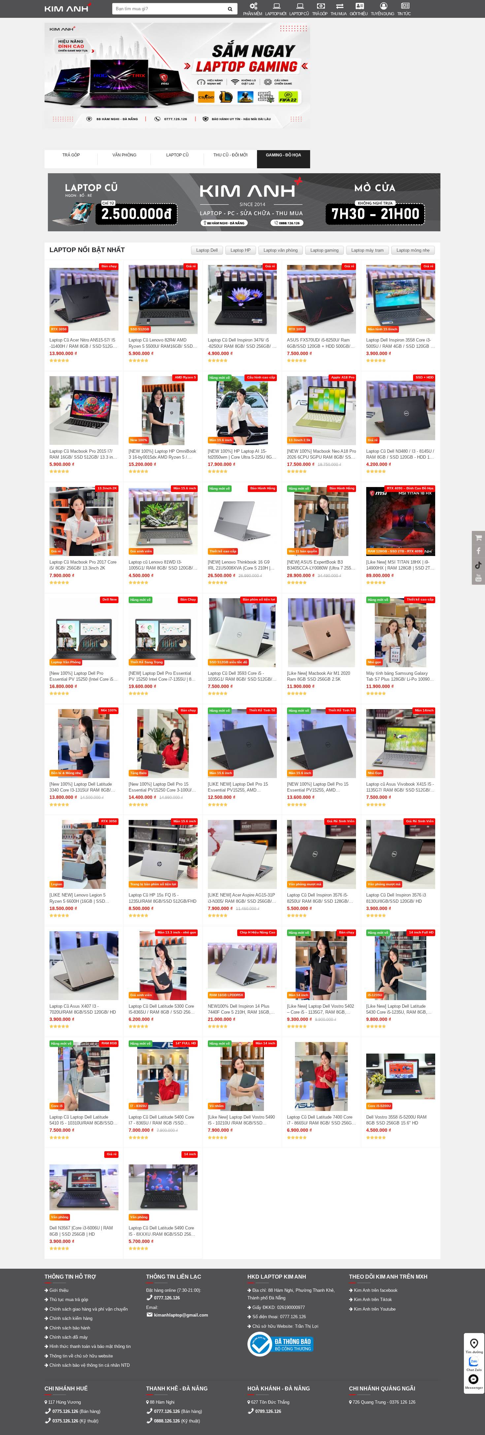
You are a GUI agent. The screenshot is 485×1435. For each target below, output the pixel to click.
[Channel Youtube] (478, 578)
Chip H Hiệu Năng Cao (257, 932)
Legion (56, 884)
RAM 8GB (109, 1043)
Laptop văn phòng (281, 250)
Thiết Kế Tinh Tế (262, 710)
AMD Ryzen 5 (185, 377)
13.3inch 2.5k (299, 440)
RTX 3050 (59, 329)
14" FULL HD (186, 1043)
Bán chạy (109, 266)
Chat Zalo (474, 1370)
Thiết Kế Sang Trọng (146, 662)
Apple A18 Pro (342, 377)
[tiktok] (478, 564)
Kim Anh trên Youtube (375, 1309)
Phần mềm (252, 14)
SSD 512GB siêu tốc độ (228, 662)
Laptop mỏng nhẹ (413, 250)
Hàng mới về (220, 377)
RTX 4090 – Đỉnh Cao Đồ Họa (410, 488)
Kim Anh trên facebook (376, 1290)
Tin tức (404, 14)
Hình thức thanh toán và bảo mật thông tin (90, 1346)
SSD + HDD (425, 377)
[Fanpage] (478, 551)
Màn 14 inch (298, 995)
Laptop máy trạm (367, 250)
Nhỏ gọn (374, 662)
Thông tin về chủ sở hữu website (81, 1355)
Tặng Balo (138, 773)
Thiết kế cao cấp (223, 551)
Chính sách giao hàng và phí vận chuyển (88, 1309)
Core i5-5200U (379, 1106)
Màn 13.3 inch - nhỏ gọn (177, 932)
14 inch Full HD (421, 932)
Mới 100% (109, 710)
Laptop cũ (299, 14)
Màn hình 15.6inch (382, 329)
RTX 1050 (296, 329)
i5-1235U (375, 995)
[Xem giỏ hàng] (478, 537)
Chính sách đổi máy (68, 1337)
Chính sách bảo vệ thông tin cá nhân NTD (89, 1365)
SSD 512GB (139, 329)
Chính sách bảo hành (69, 1327)
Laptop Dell (207, 250)
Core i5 (57, 1106)
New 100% (138, 440)
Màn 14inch (424, 710)
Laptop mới (275, 14)
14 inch (190, 1154)
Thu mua (338, 14)
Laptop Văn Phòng (66, 662)
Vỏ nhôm (217, 1106)
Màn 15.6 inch (221, 440)
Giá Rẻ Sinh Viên (340, 821)
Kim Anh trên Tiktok (373, 1299)
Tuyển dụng (382, 14)
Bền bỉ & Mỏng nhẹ (66, 773)
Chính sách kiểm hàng (70, 1318)
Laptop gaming (324, 250)
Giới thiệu (359, 14)
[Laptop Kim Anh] (73, 9)
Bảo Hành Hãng (262, 488)
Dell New (110, 599)
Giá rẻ (191, 266)
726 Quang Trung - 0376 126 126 (384, 1402)
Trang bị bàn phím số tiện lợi (153, 884)
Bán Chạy (188, 599)
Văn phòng (59, 1217)
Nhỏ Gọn (375, 773)
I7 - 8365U (138, 1106)
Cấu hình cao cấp (261, 377)
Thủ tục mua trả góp (68, 1299)
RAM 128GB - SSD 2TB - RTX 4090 (395, 551)
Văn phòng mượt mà (305, 884)
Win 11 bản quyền (303, 551)
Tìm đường (474, 1352)
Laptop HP (241, 250)
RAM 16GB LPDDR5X (226, 995)
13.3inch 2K (107, 488)
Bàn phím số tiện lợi (259, 599)
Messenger (474, 1387)
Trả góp (319, 14)
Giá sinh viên (141, 551)
